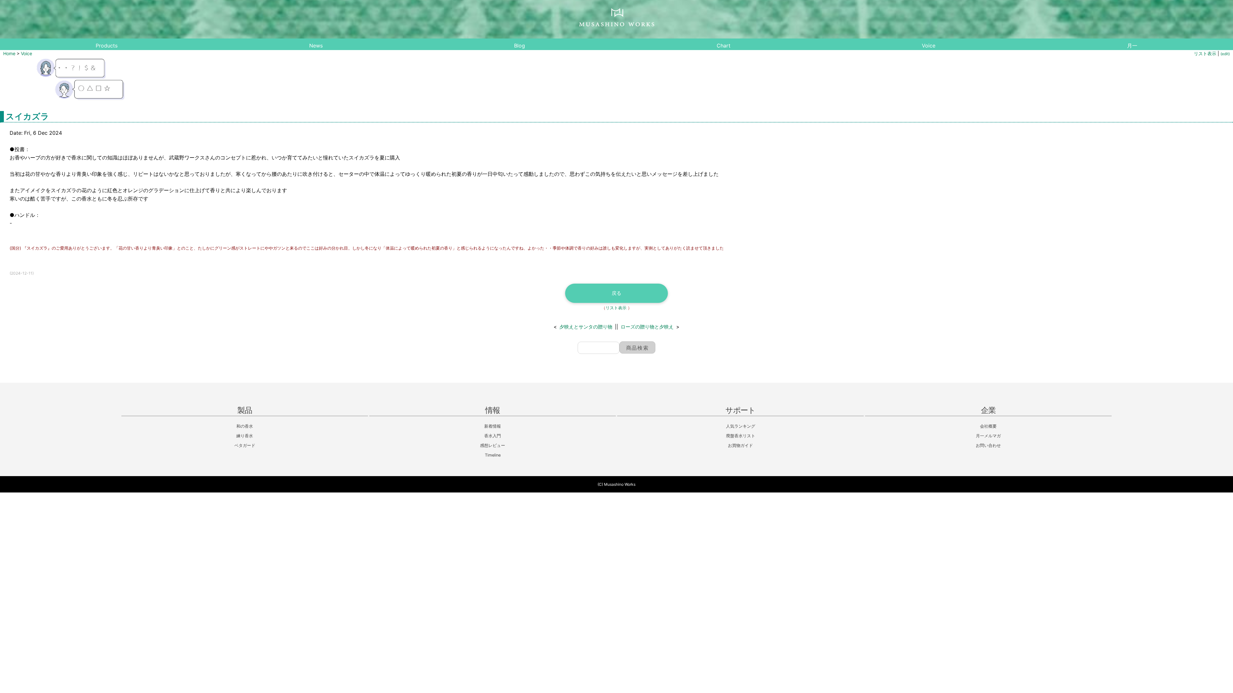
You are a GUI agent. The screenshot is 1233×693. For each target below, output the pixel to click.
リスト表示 (1205, 53)
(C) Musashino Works (616, 484)
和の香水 (244, 426)
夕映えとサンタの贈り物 (585, 327)
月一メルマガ (988, 435)
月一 (1132, 45)
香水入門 (492, 435)
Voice (928, 45)
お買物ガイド (740, 445)
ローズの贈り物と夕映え (647, 327)
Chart (723, 45)
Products (107, 45)
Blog (519, 45)
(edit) (1225, 53)
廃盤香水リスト (740, 435)
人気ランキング (740, 426)
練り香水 (244, 435)
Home (9, 53)
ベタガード (244, 445)
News (316, 45)
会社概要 (988, 426)
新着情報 (492, 426)
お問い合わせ (988, 445)
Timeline (493, 455)
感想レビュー (492, 445)
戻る (616, 293)
